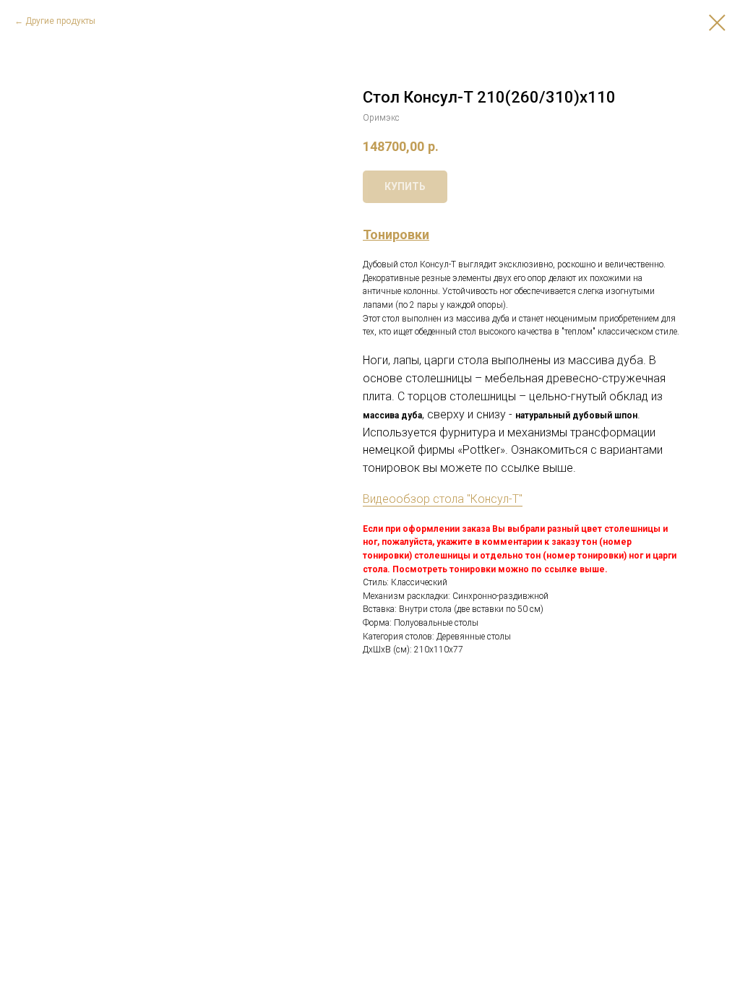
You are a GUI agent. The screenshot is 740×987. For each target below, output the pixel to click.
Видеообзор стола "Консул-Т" (442, 499)
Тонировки (396, 234)
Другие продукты (60, 21)
